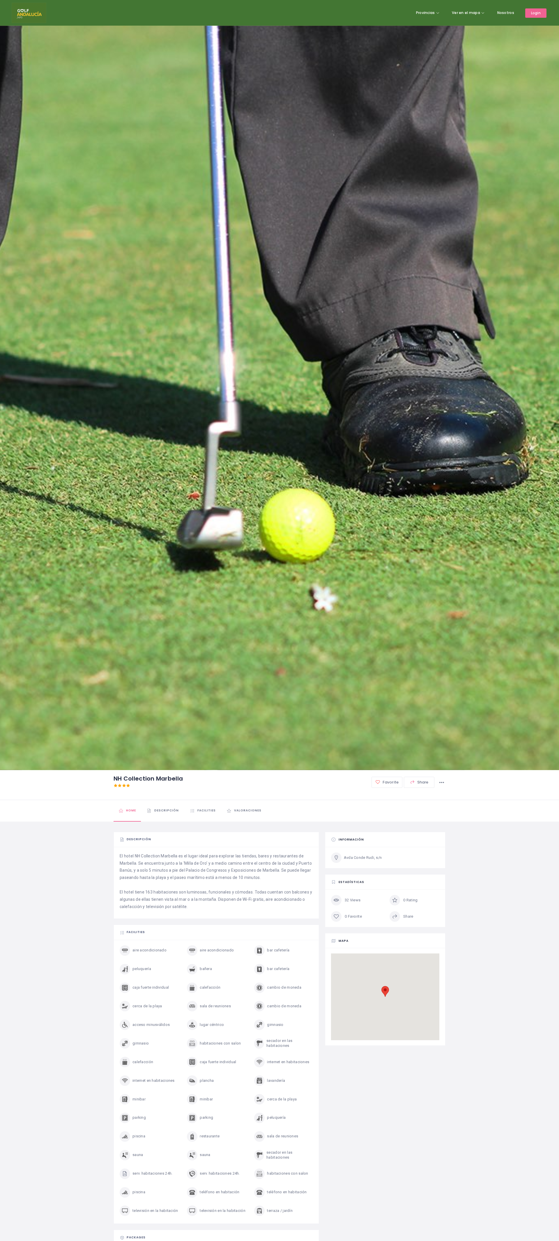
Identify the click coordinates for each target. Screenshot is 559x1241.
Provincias (425, 12)
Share (422, 782)
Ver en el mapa (466, 12)
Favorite (390, 782)
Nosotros (505, 12)
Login (536, 12)
